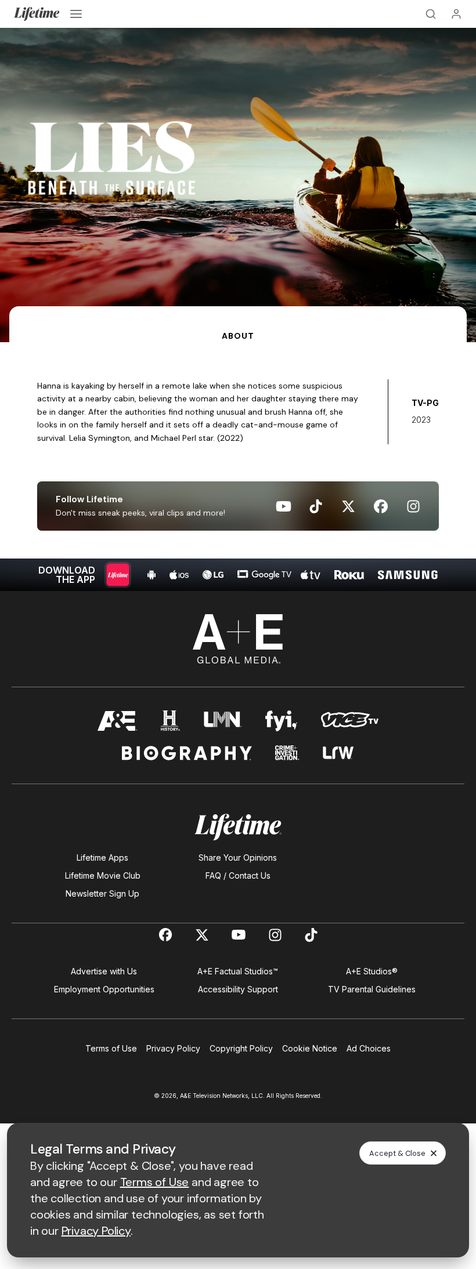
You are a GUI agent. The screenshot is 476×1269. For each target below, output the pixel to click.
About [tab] (238, 336)
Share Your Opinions (238, 857)
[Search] (431, 14)
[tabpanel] (238, 466)
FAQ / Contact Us (238, 875)
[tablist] (238, 324)
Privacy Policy (173, 1048)
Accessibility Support (238, 989)
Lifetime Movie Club (102, 875)
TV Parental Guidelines (372, 989)
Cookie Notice (309, 1048)
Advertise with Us (104, 971)
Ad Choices (369, 1048)
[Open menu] (76, 14)
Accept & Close (397, 1153)
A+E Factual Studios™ (237, 971)
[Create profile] (456, 14)
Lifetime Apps (102, 857)
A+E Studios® (372, 971)
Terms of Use (111, 1048)
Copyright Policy (241, 1048)
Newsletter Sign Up (102, 893)
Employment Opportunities (104, 989)
